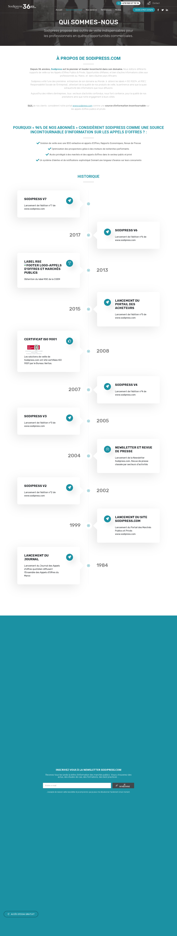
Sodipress (56, 69)
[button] (21, 914)
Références (106, 10)
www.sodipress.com (82, 105)
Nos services (91, 10)
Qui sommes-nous (74, 10)
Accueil (59, 10)
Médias (118, 10)
